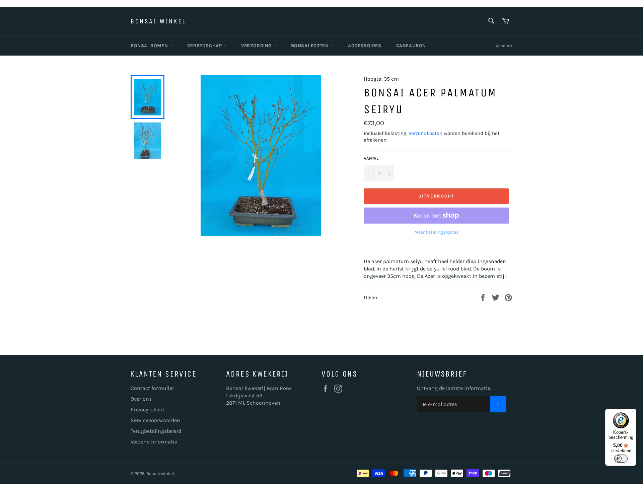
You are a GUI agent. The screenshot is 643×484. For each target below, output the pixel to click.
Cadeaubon (411, 46)
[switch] (621, 459)
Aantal (371, 158)
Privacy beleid (147, 409)
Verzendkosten (425, 133)
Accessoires (364, 46)
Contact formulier (152, 388)
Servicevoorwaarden (155, 420)
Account (504, 45)
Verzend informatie (154, 441)
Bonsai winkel (158, 21)
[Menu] (632, 413)
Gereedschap (205, 46)
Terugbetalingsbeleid (156, 431)
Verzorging (257, 46)
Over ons (141, 399)
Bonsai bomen (150, 46)
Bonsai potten (310, 46)
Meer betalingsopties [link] (436, 232)
